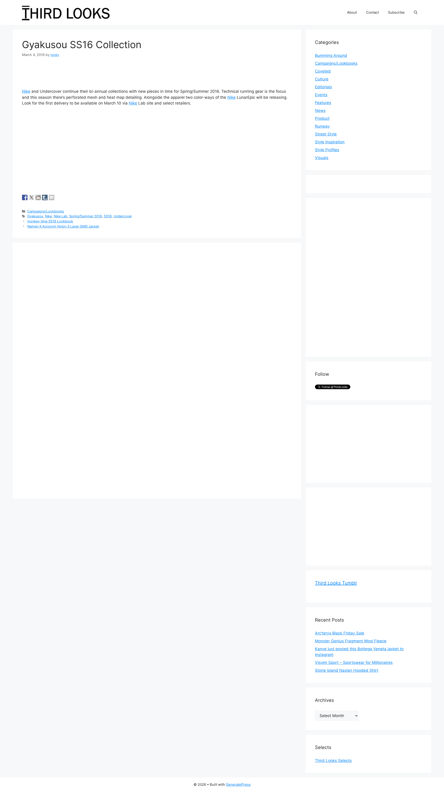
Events (321, 94)
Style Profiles (327, 150)
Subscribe (396, 12)
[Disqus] (157, 309)
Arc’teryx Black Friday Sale (339, 633)
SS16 (108, 216)
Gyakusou (35, 216)
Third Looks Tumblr (336, 583)
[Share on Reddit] (38, 197)
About (352, 12)
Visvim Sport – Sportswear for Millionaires (354, 662)
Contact (372, 12)
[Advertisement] (349, 276)
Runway (322, 126)
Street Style (326, 134)
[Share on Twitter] (31, 197)
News (320, 110)
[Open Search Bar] (415, 12)
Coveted (323, 71)
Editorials (323, 87)
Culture (321, 79)
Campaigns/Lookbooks (45, 211)
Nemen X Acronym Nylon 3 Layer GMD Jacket (63, 226)
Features (323, 102)
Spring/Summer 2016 (85, 216)
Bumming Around (331, 55)
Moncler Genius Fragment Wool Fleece (350, 641)
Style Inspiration (330, 142)
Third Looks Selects (333, 760)
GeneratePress (238, 784)
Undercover (123, 216)
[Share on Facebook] (25, 197)
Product (322, 118)
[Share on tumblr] (45, 197)
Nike (26, 91)
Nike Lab (60, 216)
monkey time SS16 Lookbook (50, 221)
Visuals (321, 157)
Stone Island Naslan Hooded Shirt (346, 670)
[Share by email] (51, 197)
